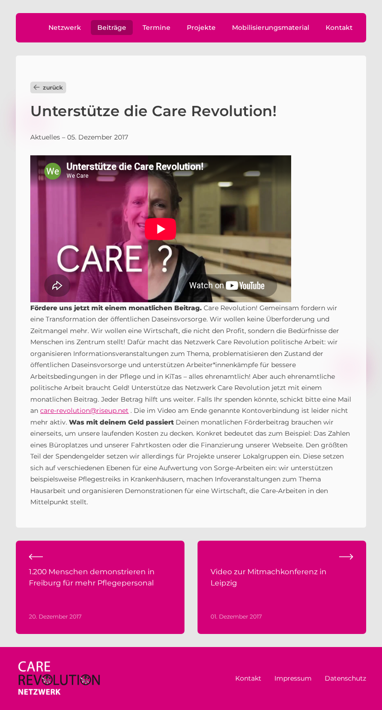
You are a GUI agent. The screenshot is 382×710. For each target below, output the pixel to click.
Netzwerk (64, 27)
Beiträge (111, 27)
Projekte (201, 27)
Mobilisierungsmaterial (270, 27)
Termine (157, 27)
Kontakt (339, 27)
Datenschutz (345, 678)
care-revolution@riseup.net (84, 410)
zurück (53, 87)
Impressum (293, 678)
